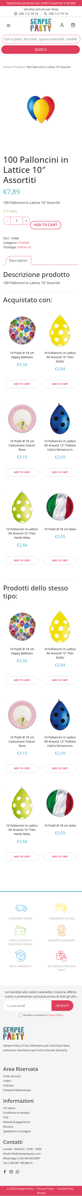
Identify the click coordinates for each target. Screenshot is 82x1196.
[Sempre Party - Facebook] (5, 1172)
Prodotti (18, 67)
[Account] (62, 25)
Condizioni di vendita (16, 1113)
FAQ (5, 1117)
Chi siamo (9, 1108)
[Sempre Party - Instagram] (11, 1172)
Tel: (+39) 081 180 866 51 (18, 1163)
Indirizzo (8, 1085)
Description (18, 260)
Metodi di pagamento (16, 1122)
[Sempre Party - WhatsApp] (18, 1172)
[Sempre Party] (41, 24)
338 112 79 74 (28, 14)
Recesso (8, 1126)
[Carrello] (73, 25)
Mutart (41, 1193)
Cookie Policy (65, 1189)
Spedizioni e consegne (17, 1131)
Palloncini (24, 247)
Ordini (7, 1081)
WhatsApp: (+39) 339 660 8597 (21, 1158)
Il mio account (12, 1076)
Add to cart (45, 225)
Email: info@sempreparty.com (22, 1153)
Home (7, 67)
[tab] (18, 260)
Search (40, 49)
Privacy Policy (55, 1015)
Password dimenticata (17, 1090)
